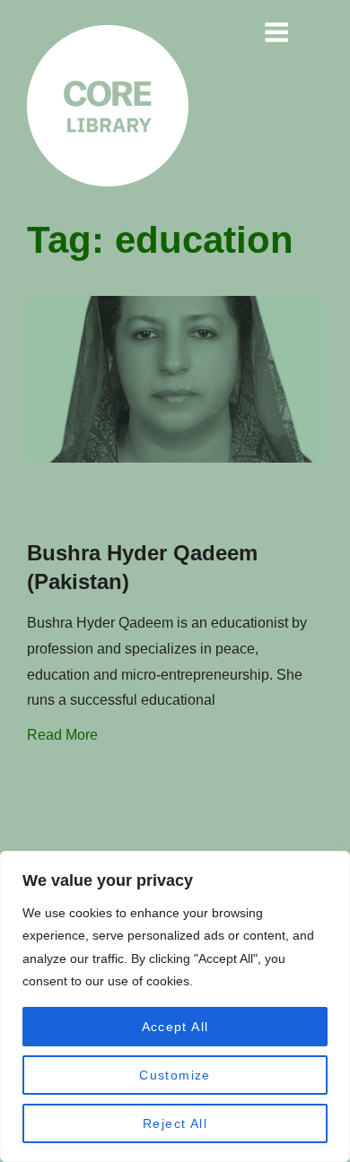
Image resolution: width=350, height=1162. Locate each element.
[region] (175, 1006)
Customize (175, 1075)
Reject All (175, 1123)
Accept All (175, 1026)
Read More (62, 734)
